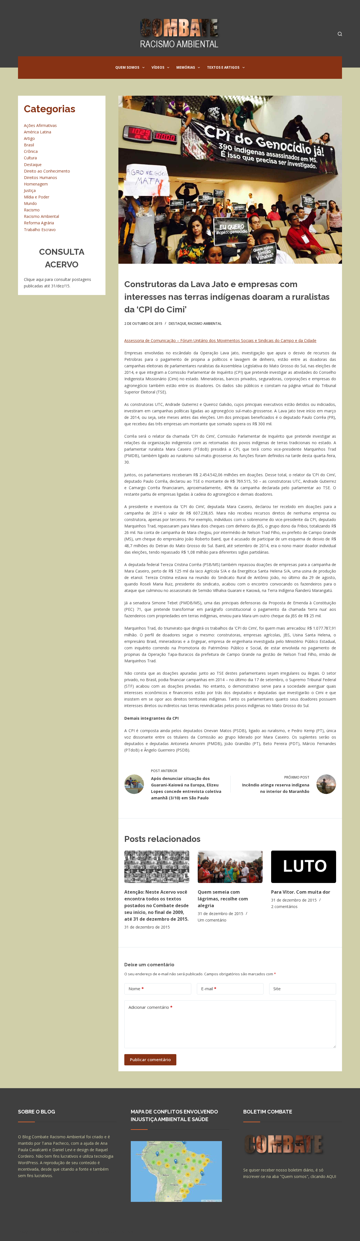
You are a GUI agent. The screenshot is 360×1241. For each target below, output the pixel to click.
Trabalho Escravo (40, 229)
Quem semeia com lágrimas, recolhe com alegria (223, 899)
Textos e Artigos (223, 67)
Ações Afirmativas (40, 125)
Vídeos (158, 67)
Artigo (29, 138)
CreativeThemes (117, 1231)
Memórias (185, 67)
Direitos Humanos (40, 177)
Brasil (29, 144)
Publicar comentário (150, 1059)
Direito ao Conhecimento (47, 171)
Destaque (177, 323)
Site (277, 988)
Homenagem (36, 184)
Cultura (30, 157)
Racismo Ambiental (205, 323)
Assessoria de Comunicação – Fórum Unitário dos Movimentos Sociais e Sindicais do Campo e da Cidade (220, 340)
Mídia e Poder (36, 197)
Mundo (30, 203)
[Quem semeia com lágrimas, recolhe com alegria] (230, 867)
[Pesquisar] (340, 34)
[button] (143, 67)
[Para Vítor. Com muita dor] (303, 867)
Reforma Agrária (39, 222)
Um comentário (212, 920)
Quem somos (127, 67)
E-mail (208, 988)
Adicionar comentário (150, 1007)
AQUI (331, 1176)
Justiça (30, 190)
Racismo (32, 210)
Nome (136, 988)
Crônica (31, 151)
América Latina (37, 132)
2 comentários (284, 906)
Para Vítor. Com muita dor (300, 892)
